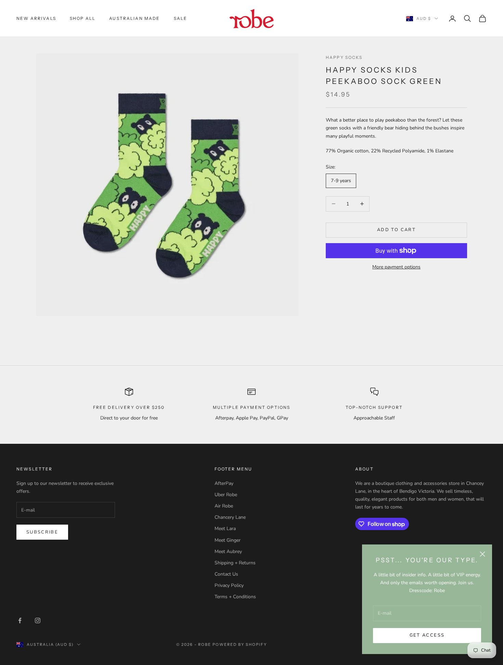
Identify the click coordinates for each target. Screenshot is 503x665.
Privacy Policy (229, 585)
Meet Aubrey (228, 551)
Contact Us (226, 574)
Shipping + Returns (235, 563)
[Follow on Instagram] (37, 620)
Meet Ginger (228, 540)
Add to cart (396, 230)
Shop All (82, 18)
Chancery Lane (230, 517)
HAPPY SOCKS (344, 57)
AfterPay (224, 483)
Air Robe (224, 506)
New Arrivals (36, 18)
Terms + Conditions (235, 596)
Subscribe (42, 532)
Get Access (427, 635)
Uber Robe (226, 494)
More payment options (396, 267)
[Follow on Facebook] (19, 620)
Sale (181, 18)
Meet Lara (225, 528)
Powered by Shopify (239, 644)
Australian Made (134, 18)
